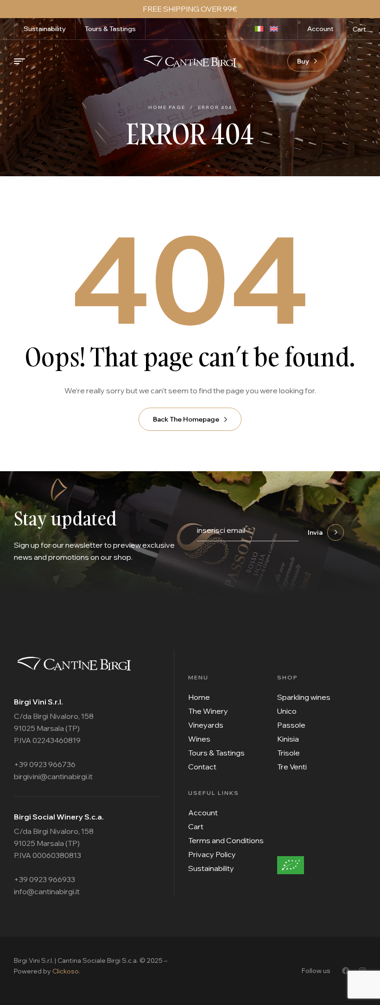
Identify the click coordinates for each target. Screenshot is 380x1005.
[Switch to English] (277, 28)
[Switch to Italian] (262, 28)
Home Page (166, 107)
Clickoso (65, 971)
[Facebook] (345, 970)
